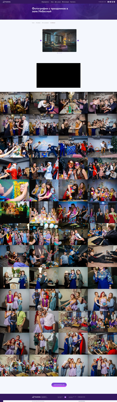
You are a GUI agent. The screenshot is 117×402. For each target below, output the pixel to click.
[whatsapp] (112, 2)
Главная (33, 22)
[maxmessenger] (114, 2)
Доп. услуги (58, 2)
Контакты (72, 2)
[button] (59, 385)
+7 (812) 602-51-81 (102, 1)
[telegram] (110, 2)
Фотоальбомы (38, 22)
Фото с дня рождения (45, 22)
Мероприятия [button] (45, 2)
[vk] (108, 2)
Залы (52, 2)
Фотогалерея (65, 2)
